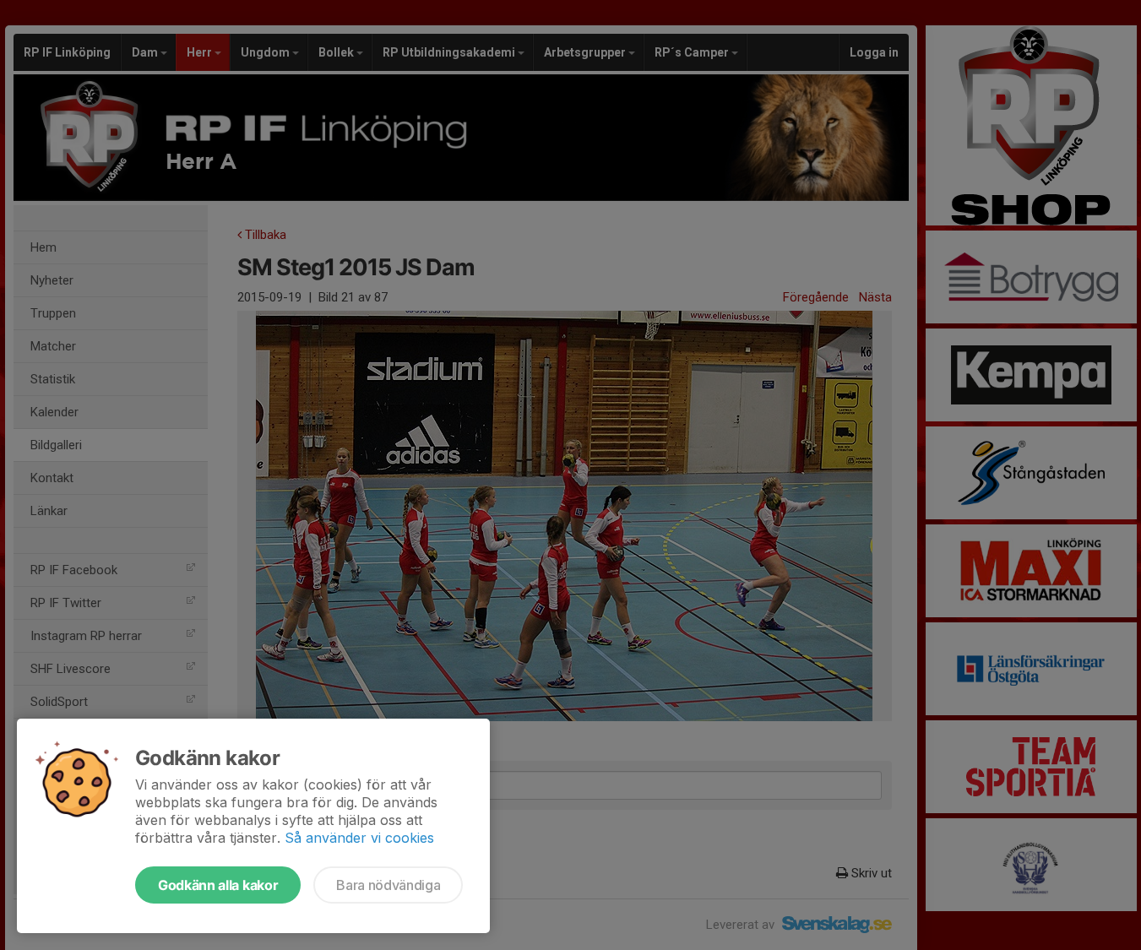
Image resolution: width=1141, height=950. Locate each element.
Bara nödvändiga (388, 885)
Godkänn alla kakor (218, 885)
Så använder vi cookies (359, 837)
